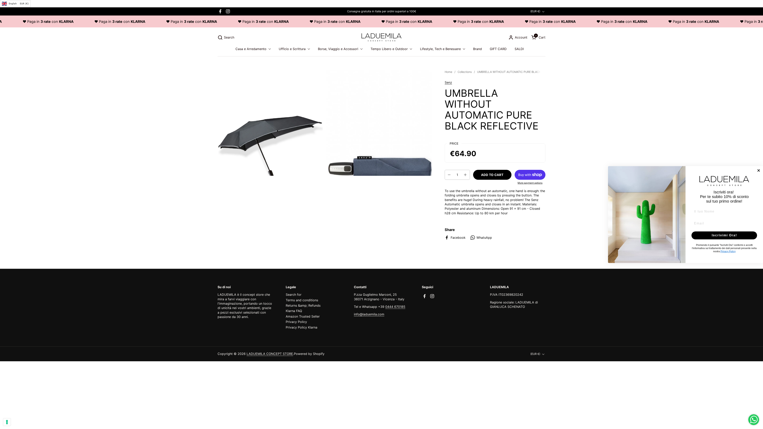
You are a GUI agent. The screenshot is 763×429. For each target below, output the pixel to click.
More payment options (530, 182)
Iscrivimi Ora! (724, 235)
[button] (226, 37)
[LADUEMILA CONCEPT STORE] (381, 37)
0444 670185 (395, 307)
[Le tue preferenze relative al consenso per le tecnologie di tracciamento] (7, 422)
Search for (293, 295)
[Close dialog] (758, 170)
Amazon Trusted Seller (303, 316)
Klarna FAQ (294, 311)
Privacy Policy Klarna (301, 327)
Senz (448, 82)
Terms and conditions (302, 300)
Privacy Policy (296, 322)
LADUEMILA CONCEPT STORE (270, 354)
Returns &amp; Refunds (303, 305)
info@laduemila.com (369, 314)
